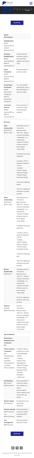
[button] (31, 3)
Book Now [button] (17, 22)
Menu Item (12, 448)
